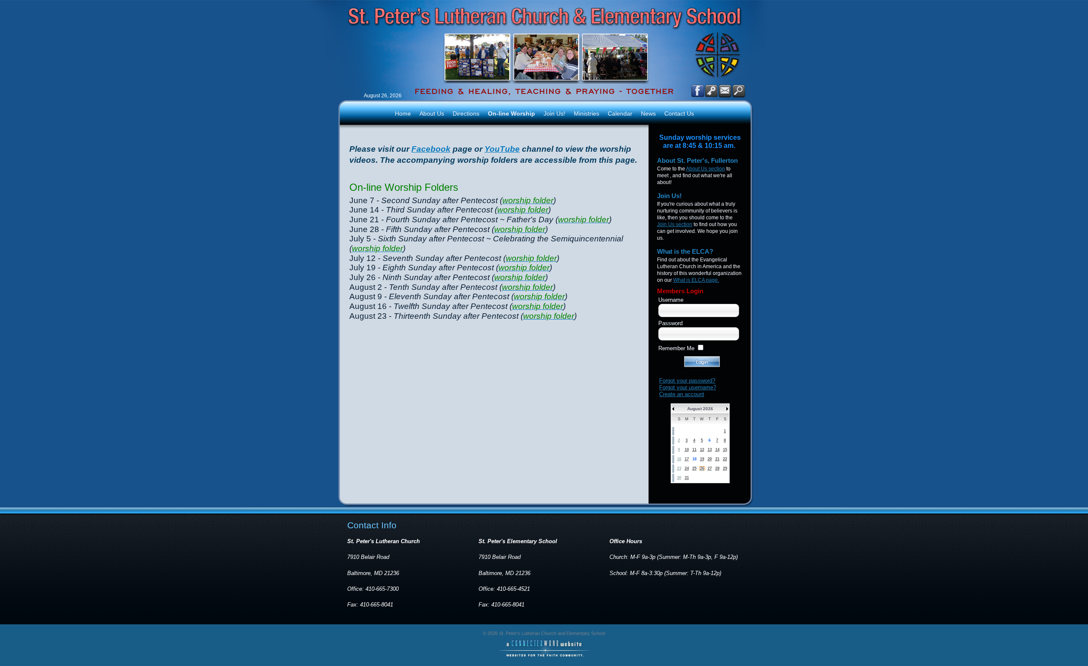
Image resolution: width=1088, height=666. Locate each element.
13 (710, 450)
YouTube (502, 149)
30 (679, 478)
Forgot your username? (687, 387)
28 (717, 468)
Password (670, 323)
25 (694, 468)
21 (717, 459)
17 (687, 459)
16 (679, 459)
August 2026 (700, 408)
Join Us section (674, 224)
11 (694, 450)
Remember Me (676, 348)
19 (702, 459)
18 (694, 459)
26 (702, 468)
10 (687, 450)
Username (670, 300)
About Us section (705, 169)
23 (679, 468)
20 (710, 459)
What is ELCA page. (696, 280)
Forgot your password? (687, 380)
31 (687, 478)
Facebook (430, 149)
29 (725, 468)
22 (725, 459)
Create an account (681, 394)
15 (725, 450)
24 (687, 468)
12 (702, 450)
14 (717, 450)
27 (710, 468)
